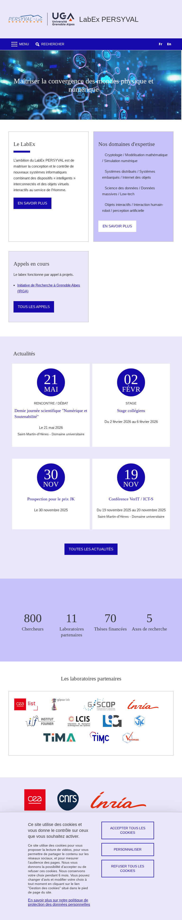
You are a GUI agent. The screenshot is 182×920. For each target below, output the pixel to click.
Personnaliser (127, 849)
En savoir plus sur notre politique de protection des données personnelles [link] (59, 902)
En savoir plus (32, 203)
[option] (169, 44)
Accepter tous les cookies (127, 830)
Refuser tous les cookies (127, 868)
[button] (50, 44)
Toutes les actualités (91, 549)
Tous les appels (34, 307)
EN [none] (169, 44)
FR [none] (160, 44)
